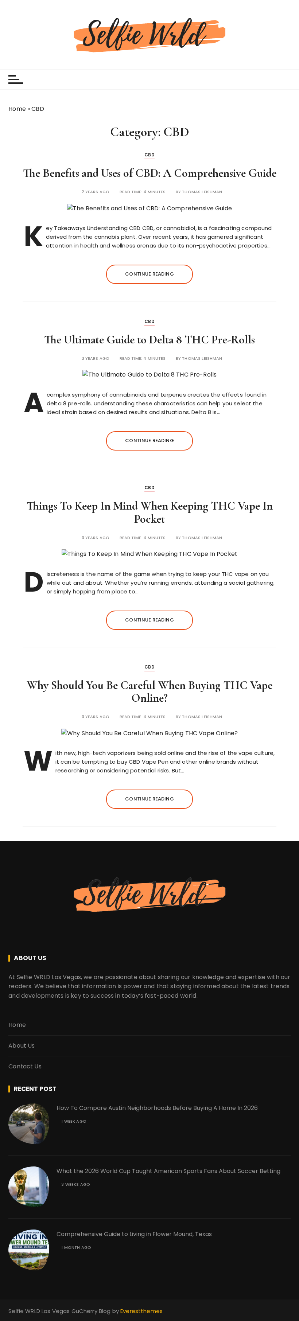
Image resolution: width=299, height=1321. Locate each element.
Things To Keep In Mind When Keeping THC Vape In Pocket (150, 512)
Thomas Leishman (202, 192)
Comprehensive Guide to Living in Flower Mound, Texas (135, 1234)
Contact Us (25, 1066)
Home (17, 109)
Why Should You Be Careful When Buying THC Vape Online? (149, 691)
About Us (21, 1045)
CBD (149, 155)
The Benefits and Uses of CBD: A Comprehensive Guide (149, 173)
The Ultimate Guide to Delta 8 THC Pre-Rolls (149, 339)
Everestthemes (141, 1311)
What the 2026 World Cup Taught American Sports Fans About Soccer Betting (168, 1171)
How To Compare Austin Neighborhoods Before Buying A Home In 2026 (158, 1108)
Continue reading (149, 273)
